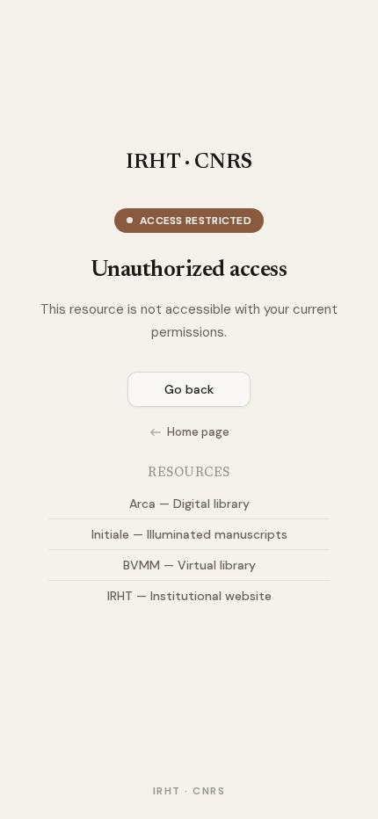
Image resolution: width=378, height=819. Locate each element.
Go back (189, 389)
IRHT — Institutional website (189, 596)
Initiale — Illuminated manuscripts (189, 534)
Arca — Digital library (189, 503)
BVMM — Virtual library (189, 565)
